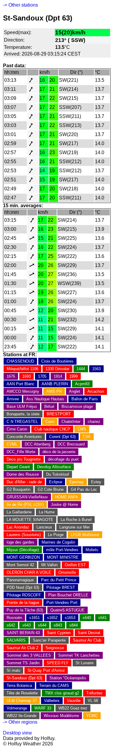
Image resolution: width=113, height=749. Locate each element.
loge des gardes (20, 542)
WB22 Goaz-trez (72, 708)
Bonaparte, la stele (23, 414)
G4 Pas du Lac (84, 489)
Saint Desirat (89, 632)
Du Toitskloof (57, 474)
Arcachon (95, 391)
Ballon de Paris (84, 399)
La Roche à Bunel (76, 519)
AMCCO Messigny (23, 391)
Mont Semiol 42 (20, 565)
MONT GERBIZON (23, 557)
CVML (12, 444)
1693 (26, 376)
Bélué (49, 406)
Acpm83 (82, 384)
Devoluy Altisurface (54, 467)
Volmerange (17, 708)
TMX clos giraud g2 (62, 693)
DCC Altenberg (37, 444)
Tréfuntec (94, 693)
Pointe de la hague (23, 602)
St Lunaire (84, 663)
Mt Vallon (49, 565)
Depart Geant (18, 467)
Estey (96, 482)
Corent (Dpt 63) (62, 436)
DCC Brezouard (71, 444)
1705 (42, 376)
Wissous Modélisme (61, 715)
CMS (81, 429)
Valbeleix (52, 700)
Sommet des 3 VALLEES (29, 655)
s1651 (34, 617)
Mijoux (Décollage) (23, 549)
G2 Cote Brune (51, 489)
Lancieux (44, 527)
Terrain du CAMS (54, 685)
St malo (13, 670)
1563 (96, 369)
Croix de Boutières (57, 361)
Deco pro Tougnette (24, 459)
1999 (73, 376)
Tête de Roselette (22, 693)
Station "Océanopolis (67, 678)
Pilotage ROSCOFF (24, 595)
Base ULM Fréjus (22, 406)
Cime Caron (17, 429)
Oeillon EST (75, 565)
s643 (26, 625)
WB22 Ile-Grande (21, 715)
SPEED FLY (57, 663)
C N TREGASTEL (22, 421)
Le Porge (56, 534)
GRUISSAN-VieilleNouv (27, 497)
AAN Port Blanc (20, 384)
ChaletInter (70, 421)
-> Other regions (20, 722)
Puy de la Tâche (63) (25, 610)
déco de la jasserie (58, 451)
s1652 (52, 617)
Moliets (92, 549)
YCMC (92, 715)
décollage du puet (63, 459)
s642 (11, 625)
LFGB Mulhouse (85, 534)
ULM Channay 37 (22, 700)
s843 (58, 625)
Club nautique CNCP (52, 429)
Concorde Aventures (24, 436)
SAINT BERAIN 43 (23, 632)
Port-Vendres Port (61, 602)
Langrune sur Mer (74, 527)
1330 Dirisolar (57, 369)
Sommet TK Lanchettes (79, 655)
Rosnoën (14, 617)
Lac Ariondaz (18, 527)
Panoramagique (20, 580)
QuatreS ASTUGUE (67, 610)
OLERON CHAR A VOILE (29, 572)
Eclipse (55, 482)
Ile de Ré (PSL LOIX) (25, 504)
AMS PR (54, 391)
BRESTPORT (59, 414)
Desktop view (17, 732)
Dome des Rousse (23, 474)
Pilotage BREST (60, 587)
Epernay (76, 482)
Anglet (74, 391)
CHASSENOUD (20, 361)
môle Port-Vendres (62, 549)
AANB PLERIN (55, 384)
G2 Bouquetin (18, 489)
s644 (42, 625)
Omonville (67, 572)
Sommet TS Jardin (23, 663)
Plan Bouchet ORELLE (68, 595)
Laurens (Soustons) (24, 534)
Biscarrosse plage (77, 406)
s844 (73, 625)
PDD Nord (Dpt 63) (23, 587)
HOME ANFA (66, 497)
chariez (94, 421)
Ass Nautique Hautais (45, 399)
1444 (81, 369)
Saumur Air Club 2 (22, 648)
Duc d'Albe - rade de (24, 482)
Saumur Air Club (87, 640)
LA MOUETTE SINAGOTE (30, 519)
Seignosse (55, 648)
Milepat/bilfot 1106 (22, 369)
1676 (11, 376)
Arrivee (13, 399)
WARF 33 (42, 708)
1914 (58, 376)
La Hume (47, 512)
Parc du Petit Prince (58, 580)
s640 (87, 617)
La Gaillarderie (19, 512)
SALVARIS (16, 640)
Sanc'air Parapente (49, 640)
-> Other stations (20, 5)
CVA (87, 436)
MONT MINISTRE (63, 557)
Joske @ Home (64, 504)
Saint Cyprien (59, 632)
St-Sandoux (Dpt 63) (24, 678)
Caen (49, 421)
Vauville (73, 700)
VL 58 (93, 700)
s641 (102, 617)
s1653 (70, 617)
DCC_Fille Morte (21, 451)
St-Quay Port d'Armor (46, 670)
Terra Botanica (19, 685)
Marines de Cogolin (58, 542)
